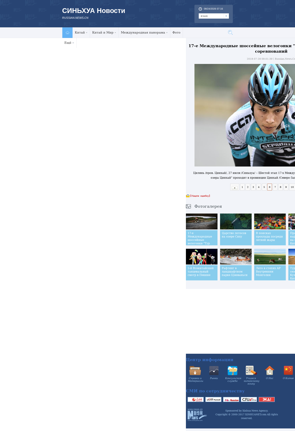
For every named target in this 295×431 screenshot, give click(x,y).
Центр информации (209, 359)
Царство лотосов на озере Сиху (234, 234)
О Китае (288, 378)
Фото (176, 32)
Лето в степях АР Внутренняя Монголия (268, 272)
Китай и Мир (103, 32)
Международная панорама (143, 32)
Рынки (214, 378)
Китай (80, 32)
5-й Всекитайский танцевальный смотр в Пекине (201, 272)
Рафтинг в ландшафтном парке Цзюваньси (235, 272)
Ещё (67, 42)
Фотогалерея (208, 206)
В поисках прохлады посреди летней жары (269, 236)
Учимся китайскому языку (251, 381)
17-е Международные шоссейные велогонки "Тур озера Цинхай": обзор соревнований (200, 243)
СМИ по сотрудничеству (215, 390)
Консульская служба (233, 379)
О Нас (269, 378)
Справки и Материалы (195, 379)
